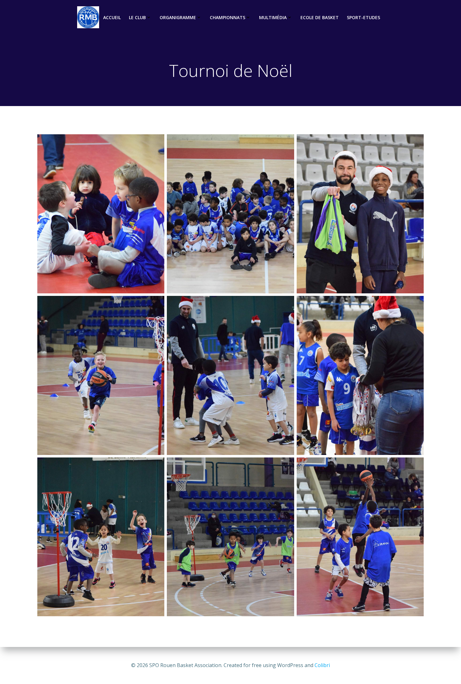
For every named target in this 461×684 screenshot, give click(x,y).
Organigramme (178, 17)
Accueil (112, 17)
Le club (137, 17)
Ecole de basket (319, 17)
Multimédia (273, 17)
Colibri (322, 665)
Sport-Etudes (363, 17)
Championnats (227, 17)
